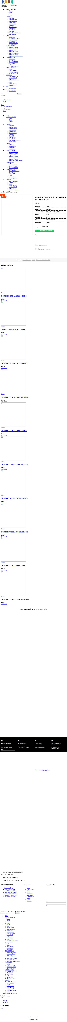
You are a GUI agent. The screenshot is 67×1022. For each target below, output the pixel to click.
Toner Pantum (12, 30)
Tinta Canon (12, 149)
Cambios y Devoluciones (10, 893)
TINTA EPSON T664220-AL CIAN (13, 330)
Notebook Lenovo (13, 80)
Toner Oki (11, 31)
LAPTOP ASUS (13, 76)
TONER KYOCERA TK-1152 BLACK (14, 498)
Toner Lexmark (13, 21)
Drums (11, 13)
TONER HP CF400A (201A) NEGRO (14, 296)
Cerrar (2, 293)
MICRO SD (12, 60)
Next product (65, 192)
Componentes (30, 896)
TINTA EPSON (13, 40)
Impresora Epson (13, 48)
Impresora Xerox (13, 51)
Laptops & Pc (12, 85)
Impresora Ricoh (13, 54)
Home (2, 192)
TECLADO (12, 63)
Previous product (62, 192)
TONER (15, 192)
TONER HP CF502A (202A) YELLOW (14, 464)
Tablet (10, 82)
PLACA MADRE (13, 72)
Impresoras (29, 893)
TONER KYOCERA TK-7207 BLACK (14, 363)
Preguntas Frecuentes (9, 889)
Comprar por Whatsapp (45, 230)
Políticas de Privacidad (10, 896)
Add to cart (45, 226)
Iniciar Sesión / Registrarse (10, 993)
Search (19, 93)
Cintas (10, 15)
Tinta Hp (11, 144)
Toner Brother (12, 24)
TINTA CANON (13, 43)
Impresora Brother (13, 47)
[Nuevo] (13, 291)
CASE (10, 69)
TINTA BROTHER (14, 38)
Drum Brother (12, 88)
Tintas (10, 12)
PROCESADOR (13, 62)
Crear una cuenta (33, 1019)
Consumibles (30, 889)
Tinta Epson (12, 147)
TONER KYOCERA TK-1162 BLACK (14, 532)
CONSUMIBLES (9, 192)
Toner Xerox (12, 22)
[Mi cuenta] (1, 97)
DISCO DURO (13, 70)
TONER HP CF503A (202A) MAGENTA (15, 599)
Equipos (29, 898)
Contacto (3, 95)
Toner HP (11, 18)
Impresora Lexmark (14, 53)
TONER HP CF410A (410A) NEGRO (14, 431)
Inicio (28, 888)
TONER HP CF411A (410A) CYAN (13, 565)
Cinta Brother (12, 91)
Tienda (28, 899)
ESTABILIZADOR (14, 66)
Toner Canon (12, 28)
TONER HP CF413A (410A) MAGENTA (15, 397)
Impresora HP (12, 50)
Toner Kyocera (13, 19)
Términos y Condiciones (10, 895)
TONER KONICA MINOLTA (43, 260)
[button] (44, 230)
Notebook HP (12, 79)
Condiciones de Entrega (10, 891)
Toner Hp (11, 125)
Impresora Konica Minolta (16, 56)
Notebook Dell (13, 78)
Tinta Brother (12, 146)
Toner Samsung (13, 27)
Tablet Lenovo (13, 83)
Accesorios (30, 895)
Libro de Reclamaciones (43, 770)
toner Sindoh (12, 34)
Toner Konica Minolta (14, 32)
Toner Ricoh (12, 25)
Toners (11, 11)
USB (10, 64)
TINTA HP (12, 37)
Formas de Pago (8, 888)
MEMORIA (12, 59)
